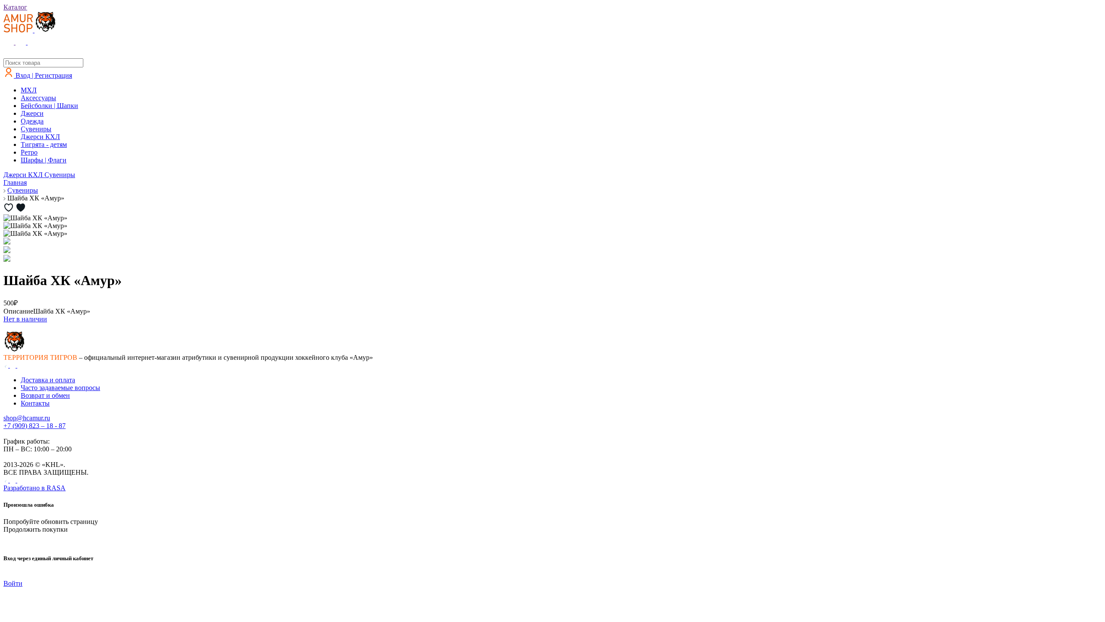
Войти (12, 583)
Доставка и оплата (48, 380)
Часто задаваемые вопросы (60, 387)
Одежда (32, 121)
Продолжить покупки (35, 529)
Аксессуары (38, 98)
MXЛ (29, 90)
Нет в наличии (25, 319)
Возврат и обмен (45, 395)
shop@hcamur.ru (26, 418)
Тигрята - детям (44, 144)
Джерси (32, 113)
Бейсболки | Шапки (49, 105)
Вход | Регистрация (43, 75)
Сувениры (36, 129)
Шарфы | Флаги (43, 160)
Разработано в (34, 488)
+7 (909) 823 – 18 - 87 (34, 425)
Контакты (35, 403)
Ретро (29, 152)
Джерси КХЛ (40, 136)
